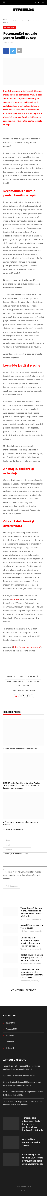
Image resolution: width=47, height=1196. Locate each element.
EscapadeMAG (9, 27)
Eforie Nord (33, 681)
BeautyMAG (10, 1023)
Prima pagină (5, 21)
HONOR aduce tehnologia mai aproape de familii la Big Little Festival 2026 (31, 957)
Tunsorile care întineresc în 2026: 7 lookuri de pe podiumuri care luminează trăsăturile (32, 1124)
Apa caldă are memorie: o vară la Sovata (21, 748)
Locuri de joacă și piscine (23, 690)
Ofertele (15, 599)
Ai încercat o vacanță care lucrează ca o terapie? (20, 823)
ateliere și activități (29, 676)
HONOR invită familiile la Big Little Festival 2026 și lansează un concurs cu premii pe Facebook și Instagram (21, 785)
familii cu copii (23, 686)
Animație (11, 676)
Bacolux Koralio (15, 681)
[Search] (43, 2)
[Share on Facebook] (6, 50)
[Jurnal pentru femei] (23, 10)
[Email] (32, 696)
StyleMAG (10, 1048)
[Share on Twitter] (13, 50)
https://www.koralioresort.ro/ (27, 647)
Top (24, 1191)
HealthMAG (10, 1042)
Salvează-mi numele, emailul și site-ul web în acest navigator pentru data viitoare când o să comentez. (22, 875)
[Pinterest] (28, 696)
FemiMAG (10, 1036)
